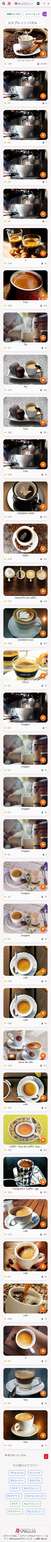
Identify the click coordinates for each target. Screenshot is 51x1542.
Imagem (25, 724)
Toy (25, 344)
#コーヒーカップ (35, 1496)
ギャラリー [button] (24, 3)
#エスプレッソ (31, 1488)
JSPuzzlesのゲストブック (20, 1539)
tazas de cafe (25, 1062)
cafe (25, 977)
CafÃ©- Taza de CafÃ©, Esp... (25, 1146)
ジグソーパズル (10, 1536)
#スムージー (17, 1480)
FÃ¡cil (25, 682)
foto (25, 1399)
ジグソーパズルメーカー (30, 1536)
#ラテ (15, 1488)
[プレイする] (43, 54)
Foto (25, 302)
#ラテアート (13, 1496)
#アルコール (17, 1473)
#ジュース (35, 1473)
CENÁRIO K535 (25, 513)
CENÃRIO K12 (25, 640)
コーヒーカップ (32, 14)
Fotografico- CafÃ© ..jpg (25, 1188)
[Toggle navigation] (3, 3)
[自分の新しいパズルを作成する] (38, 3)
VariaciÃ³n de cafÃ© (25, 597)
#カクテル (35, 1480)
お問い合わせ (41, 1539)
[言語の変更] (46, 3)
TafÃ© (25, 555)
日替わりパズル (14, 14)
